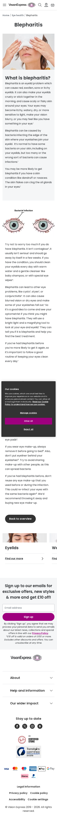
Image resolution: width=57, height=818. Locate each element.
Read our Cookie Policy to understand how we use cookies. (26, 403)
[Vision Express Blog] (39, 726)
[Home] (22, 5)
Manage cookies (28, 413)
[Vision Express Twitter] (24, 726)
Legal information (28, 786)
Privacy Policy (40, 633)
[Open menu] (4, 5)
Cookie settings (38, 799)
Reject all (28, 429)
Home (6, 15)
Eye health (18, 15)
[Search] (40, 5)
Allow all (28, 421)
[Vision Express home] (28, 658)
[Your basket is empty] (52, 5)
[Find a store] (46, 5)
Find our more (14, 558)
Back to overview (20, 519)
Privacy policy (18, 793)
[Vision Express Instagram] (32, 726)
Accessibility (17, 799)
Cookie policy (39, 793)
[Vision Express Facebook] (17, 726)
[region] (28, 409)
